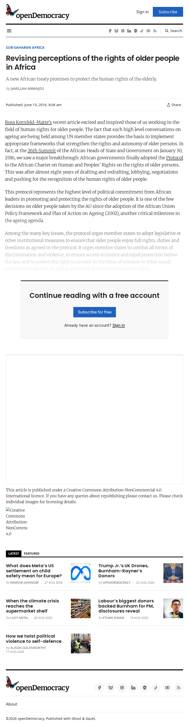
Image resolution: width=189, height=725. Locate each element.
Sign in (118, 325)
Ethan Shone (113, 617)
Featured (31, 553)
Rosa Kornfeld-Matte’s (28, 122)
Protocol (174, 158)
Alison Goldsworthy (28, 647)
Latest (13, 553)
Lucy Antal (19, 617)
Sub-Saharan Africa (25, 47)
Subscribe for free (94, 311)
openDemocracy (116, 582)
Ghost (76, 718)
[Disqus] (94, 419)
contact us (147, 495)
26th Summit (42, 150)
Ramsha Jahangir (24, 582)
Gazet (90, 718)
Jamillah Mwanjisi (27, 88)
